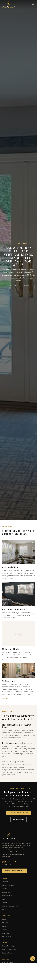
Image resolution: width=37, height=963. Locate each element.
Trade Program (7, 895)
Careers (4, 902)
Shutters (5, 922)
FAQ (3, 899)
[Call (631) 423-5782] (28, 4)
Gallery (4, 888)
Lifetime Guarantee (8, 885)
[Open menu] (33, 4)
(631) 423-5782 (18, 819)
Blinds (4, 926)
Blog (3, 909)
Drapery (4, 929)
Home (10, 285)
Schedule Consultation (18, 813)
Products (18, 285)
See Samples (8, 698)
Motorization (6, 933)
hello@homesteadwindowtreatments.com (15, 865)
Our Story (5, 881)
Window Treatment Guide (10, 906)
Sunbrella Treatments (9, 953)
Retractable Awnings (8, 946)
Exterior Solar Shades (9, 949)
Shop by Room (6, 936)
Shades (4, 919)
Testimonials (6, 892)
